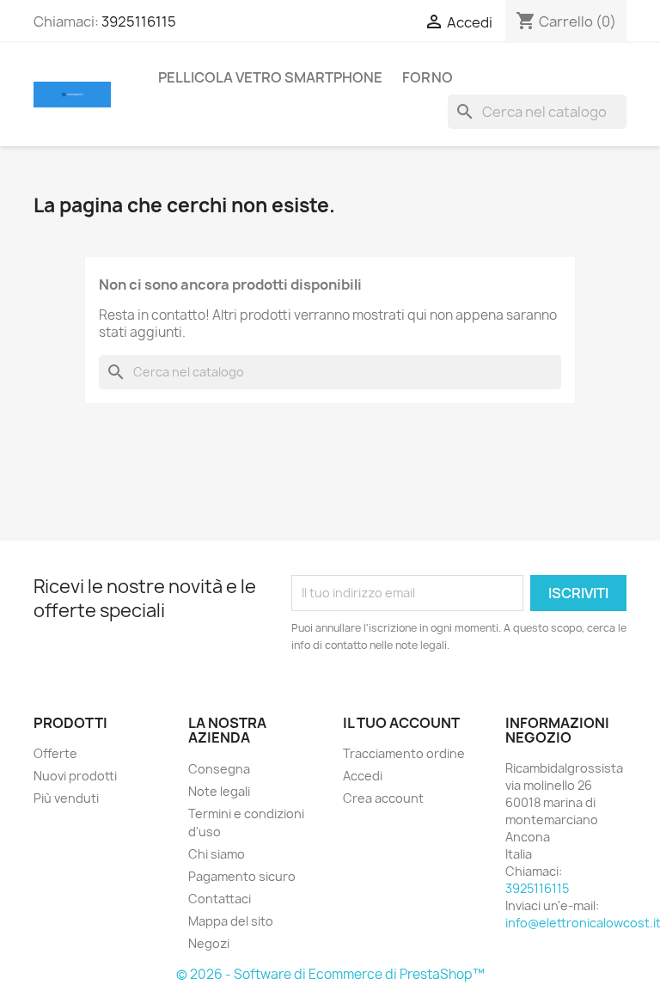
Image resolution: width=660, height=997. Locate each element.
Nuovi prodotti (75, 776)
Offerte (55, 753)
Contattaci (219, 898)
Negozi (208, 943)
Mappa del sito (230, 921)
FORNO (427, 77)
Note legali (219, 791)
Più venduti (66, 798)
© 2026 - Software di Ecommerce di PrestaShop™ (330, 974)
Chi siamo (216, 854)
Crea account (383, 798)
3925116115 (138, 21)
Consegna (219, 769)
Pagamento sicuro (242, 876)
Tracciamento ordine (404, 753)
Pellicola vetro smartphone (270, 77)
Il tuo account (401, 722)
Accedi (362, 776)
